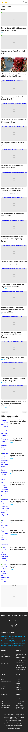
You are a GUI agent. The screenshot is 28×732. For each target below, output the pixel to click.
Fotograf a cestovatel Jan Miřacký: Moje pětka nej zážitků (12, 214)
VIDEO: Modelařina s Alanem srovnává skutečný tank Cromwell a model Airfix (18, 548)
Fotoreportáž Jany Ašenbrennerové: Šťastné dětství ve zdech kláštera (13, 121)
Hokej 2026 (18, 681)
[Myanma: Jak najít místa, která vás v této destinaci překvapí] (14, 87)
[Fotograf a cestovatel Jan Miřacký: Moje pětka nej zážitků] (14, 204)
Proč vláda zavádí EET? (5, 683)
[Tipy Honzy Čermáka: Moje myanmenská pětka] (14, 133)
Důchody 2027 (18, 703)
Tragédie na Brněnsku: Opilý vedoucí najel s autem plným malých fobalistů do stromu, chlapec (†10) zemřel (18, 501)
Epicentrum (3, 654)
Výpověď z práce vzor (5, 686)
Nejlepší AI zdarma (4, 701)
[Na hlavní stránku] (4, 2)
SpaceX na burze (4, 698)
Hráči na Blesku (18, 636)
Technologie (4, 694)
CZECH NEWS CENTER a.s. (19, 714)
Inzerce (15, 615)
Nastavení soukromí (9, 725)
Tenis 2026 (18, 683)
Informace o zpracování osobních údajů (11, 723)
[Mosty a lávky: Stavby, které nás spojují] (14, 348)
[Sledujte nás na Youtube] (18, 620)
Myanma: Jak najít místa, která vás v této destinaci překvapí (13, 98)
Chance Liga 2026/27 (12, 645)
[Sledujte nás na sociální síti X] (15, 620)
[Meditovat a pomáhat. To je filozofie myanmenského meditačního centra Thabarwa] (14, 323)
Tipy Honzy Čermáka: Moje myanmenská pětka (12, 144)
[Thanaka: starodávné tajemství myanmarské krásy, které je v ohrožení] (14, 19)
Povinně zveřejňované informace (14, 728)
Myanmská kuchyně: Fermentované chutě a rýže (13, 52)
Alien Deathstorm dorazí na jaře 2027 (17, 520)
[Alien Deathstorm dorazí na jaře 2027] (5, 524)
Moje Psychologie (4, 636)
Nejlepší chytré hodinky (5, 703)
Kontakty (3, 615)
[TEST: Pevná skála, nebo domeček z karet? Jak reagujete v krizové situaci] (5, 537)
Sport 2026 (18, 674)
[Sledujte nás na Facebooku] (9, 620)
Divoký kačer (3, 688)
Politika (3, 674)
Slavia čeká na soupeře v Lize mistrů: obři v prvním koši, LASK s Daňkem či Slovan (17, 484)
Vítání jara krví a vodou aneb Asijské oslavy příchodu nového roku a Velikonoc (13, 75)
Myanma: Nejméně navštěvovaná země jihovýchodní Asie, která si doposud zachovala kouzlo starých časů (12, 190)
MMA (17, 677)
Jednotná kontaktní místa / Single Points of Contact (14, 726)
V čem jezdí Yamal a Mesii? (6, 658)
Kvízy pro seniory (4, 660)
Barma (9, 6)
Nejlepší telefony (4, 699)
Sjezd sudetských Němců (6, 681)
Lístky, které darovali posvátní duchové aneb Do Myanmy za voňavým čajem (14, 263)
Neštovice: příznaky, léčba (6, 656)
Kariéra (25, 615)
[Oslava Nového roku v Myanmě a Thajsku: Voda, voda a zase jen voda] (14, 369)
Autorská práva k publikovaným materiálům (14, 720)
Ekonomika (18, 694)
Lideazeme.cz (3, 6)
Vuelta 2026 (20, 645)
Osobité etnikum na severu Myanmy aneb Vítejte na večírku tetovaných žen (12, 285)
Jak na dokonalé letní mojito (21, 667)
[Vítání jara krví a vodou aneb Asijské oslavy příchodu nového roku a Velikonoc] (14, 64)
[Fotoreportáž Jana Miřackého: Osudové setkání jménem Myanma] (14, 156)
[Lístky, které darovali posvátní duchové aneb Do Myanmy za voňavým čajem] (14, 252)
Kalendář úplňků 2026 (5, 661)
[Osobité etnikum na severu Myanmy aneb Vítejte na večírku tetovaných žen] (14, 275)
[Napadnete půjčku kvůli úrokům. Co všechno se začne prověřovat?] (5, 444)
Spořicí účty (18, 699)
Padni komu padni (4, 684)
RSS (20, 615)
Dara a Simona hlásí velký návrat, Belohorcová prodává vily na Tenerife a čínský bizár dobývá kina (18, 421)
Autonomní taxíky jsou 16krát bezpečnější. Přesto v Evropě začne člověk (17, 455)
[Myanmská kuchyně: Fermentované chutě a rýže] (14, 42)
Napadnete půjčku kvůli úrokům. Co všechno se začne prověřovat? (17, 439)
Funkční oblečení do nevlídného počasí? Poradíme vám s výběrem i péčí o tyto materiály (18, 566)
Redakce (9, 615)
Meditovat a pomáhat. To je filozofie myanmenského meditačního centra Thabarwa (11, 334)
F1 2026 (17, 685)
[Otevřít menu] (26, 2)
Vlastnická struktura (18, 725)
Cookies (21, 723)
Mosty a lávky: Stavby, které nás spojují (12, 358)
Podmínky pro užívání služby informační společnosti (14, 722)
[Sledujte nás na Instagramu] (12, 620)
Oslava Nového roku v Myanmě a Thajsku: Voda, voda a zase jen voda (13, 379)
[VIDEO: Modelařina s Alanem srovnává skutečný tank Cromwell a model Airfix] (5, 554)
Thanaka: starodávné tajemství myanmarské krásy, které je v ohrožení (13, 29)
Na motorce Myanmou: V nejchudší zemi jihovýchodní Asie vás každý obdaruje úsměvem (12, 238)
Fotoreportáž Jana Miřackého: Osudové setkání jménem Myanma (12, 166)
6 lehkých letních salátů (20, 669)
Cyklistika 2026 (18, 689)
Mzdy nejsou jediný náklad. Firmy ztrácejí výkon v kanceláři (17, 471)
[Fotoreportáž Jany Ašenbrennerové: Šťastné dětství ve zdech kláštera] (14, 110)
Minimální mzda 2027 (20, 705)
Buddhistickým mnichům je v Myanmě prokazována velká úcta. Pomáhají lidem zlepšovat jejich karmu (12, 309)
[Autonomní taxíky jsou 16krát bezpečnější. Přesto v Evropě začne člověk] (5, 460)
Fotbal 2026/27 (18, 679)
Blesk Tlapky (11, 636)
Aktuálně (3, 650)
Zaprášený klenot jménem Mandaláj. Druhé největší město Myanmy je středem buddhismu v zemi (13, 403)
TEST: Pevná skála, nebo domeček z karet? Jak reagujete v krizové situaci (17, 531)
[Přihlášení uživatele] (23, 2)
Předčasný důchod (19, 698)
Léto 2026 (18, 650)
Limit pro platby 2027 (20, 701)
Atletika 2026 (18, 687)
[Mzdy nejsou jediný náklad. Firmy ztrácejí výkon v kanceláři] (5, 474)
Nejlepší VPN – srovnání (5, 705)
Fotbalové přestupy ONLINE (15, 643)
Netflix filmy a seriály (5, 707)
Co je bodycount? (4, 663)
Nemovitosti (7, 641)
